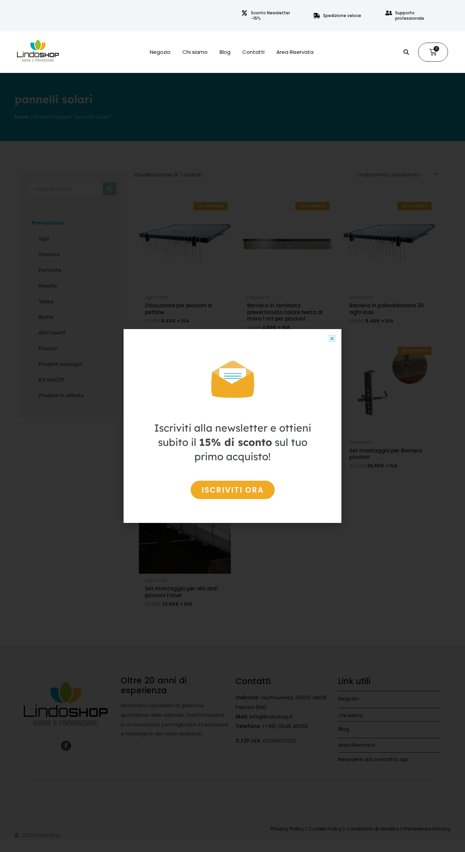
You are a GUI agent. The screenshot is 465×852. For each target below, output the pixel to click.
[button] (406, 52)
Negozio (160, 52)
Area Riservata (295, 52)
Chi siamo (195, 52)
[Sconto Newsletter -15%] (244, 13)
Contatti (253, 52)
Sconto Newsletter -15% (270, 15)
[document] (232, 426)
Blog (225, 52)
